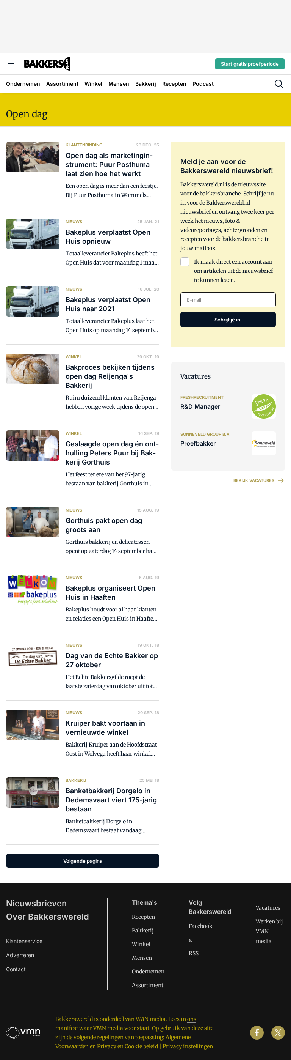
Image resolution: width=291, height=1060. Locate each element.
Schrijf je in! (228, 320)
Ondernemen (148, 971)
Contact (16, 969)
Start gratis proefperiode (250, 64)
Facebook (201, 926)
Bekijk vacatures (253, 480)
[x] (278, 1033)
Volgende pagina (82, 861)
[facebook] (257, 1033)
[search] (279, 83)
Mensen (142, 957)
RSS (194, 953)
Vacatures (268, 907)
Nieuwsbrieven (36, 903)
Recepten (143, 917)
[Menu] (12, 63)
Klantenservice (24, 941)
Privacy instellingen (188, 1046)
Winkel (141, 944)
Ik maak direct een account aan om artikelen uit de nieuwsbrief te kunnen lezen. (233, 271)
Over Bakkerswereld (47, 916)
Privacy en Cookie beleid (127, 1046)
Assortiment (147, 985)
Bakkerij (143, 930)
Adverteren (20, 955)
